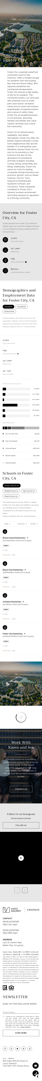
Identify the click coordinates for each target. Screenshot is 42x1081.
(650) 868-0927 (10, 933)
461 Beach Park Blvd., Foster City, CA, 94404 (18, 636)
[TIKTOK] (29, 1048)
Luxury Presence (10, 1063)
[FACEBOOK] (5, 1048)
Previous (5, 683)
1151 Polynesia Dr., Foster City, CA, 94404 (17, 540)
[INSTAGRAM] (11, 1048)
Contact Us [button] (21, 789)
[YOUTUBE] (17, 1048)
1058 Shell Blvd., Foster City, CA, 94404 (16, 572)
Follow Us (21, 825)
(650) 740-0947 (10, 924)
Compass (23, 959)
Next (37, 683)
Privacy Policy (25, 1027)
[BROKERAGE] (23, 1048)
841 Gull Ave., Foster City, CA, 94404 (15, 604)
